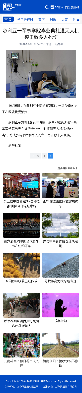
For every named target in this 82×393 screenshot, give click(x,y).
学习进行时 (25, 19)
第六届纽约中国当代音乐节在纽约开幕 (21, 243)
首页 (8, 19)
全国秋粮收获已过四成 (21, 281)
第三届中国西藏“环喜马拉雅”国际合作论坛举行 (22, 203)
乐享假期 (60, 320)
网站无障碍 (72, 7)
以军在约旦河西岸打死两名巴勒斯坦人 (21, 323)
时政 (53, 19)
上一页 (35, 156)
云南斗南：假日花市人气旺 (21, 363)
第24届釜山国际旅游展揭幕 (60, 203)
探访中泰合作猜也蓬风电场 (60, 243)
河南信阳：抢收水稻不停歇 (60, 363)
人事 (65, 19)
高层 (41, 19)
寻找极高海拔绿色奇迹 (60, 281)
